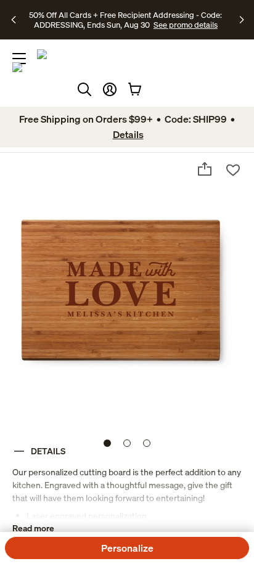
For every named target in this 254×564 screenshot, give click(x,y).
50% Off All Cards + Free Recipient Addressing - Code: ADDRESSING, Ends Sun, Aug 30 (125, 19)
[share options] (205, 169)
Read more (33, 528)
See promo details (186, 24)
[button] (110, 89)
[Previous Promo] (15, 19)
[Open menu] (19, 58)
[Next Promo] (242, 19)
